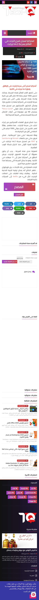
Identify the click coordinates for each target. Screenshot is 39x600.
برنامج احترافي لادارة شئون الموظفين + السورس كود (15, 409)
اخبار (20, 53)
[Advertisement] (19, 301)
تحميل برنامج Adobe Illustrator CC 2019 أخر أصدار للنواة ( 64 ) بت (17, 464)
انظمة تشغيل (30, 492)
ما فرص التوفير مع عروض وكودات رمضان (21, 550)
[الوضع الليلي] (33, 594)
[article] (19, 224)
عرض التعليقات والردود (9, 261)
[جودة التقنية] (19, 11)
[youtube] (28, 2)
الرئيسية (30, 33)
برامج (18, 492)
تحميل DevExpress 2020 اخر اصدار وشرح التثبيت (17, 435)
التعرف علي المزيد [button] (30, 591)
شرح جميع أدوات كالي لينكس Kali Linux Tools (15, 450)
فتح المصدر (19, 194)
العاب (14, 488)
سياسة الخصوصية (29, 580)
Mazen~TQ (32, 554)
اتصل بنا (32, 575)
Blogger (31, 501)
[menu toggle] (35, 2)
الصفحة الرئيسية (29, 53)
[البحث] (3, 2)
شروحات (31, 497)
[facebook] (31, 2)
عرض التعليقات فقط (25, 261)
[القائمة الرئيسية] (5, 33)
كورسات (21, 497)
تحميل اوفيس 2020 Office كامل (17, 422)
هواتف (11, 497)
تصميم (10, 492)
